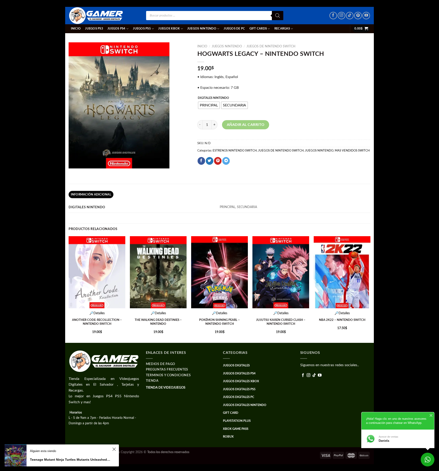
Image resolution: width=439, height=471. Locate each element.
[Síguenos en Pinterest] (358, 15)
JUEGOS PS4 (116, 28)
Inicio (76, 28)
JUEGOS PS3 (94, 28)
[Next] (370, 289)
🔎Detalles (97, 313)
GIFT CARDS (258, 28)
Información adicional (91, 194)
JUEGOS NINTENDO (201, 28)
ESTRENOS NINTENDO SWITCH (235, 150)
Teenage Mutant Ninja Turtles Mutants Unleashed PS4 (70, 459)
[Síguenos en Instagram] (341, 15)
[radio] (209, 105)
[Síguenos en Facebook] (333, 15)
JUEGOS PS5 (142, 28)
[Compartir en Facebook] (201, 161)
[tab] (91, 194)
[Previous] (68, 289)
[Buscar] (277, 15)
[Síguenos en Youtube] (366, 15)
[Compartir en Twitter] (209, 161)
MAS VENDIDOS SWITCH (352, 150)
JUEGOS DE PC (234, 28)
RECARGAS (282, 28)
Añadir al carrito (246, 125)
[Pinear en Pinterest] (218, 161)
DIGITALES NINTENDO (213, 98)
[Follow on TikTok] (349, 15)
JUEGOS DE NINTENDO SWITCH (270, 46)
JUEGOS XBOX (169, 28)
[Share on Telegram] (226, 161)
